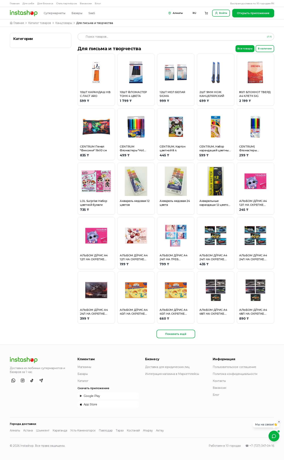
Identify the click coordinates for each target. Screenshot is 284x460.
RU (194, 13)
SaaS (91, 13)
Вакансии (86, 3)
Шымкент (42, 430)
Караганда (60, 430)
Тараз (120, 430)
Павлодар (106, 430)
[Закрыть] (279, 422)
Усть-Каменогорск (83, 430)
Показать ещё (175, 334)
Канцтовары (63, 23)
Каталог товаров (39, 23)
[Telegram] (41, 380)
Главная (15, 3)
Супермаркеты (54, 13)
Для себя (28, 3)
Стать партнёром (66, 3)
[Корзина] (206, 13)
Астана (28, 430)
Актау (160, 430)
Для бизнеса (45, 3)
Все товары (245, 48)
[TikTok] (31, 380)
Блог (98, 3)
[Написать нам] (274, 436)
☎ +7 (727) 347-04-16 (259, 445)
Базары (76, 13)
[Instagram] (22, 380)
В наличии (265, 48)
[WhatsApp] (13, 380)
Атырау (148, 430)
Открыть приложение (253, 13)
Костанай (133, 430)
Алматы (15, 430)
